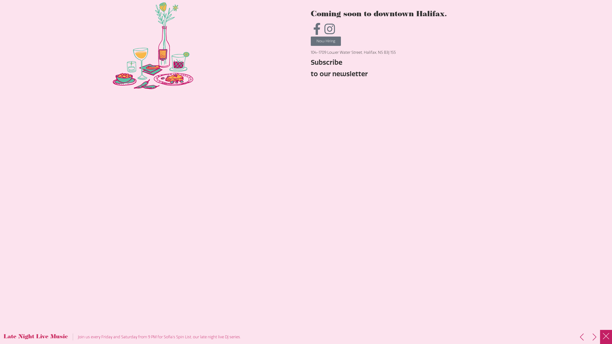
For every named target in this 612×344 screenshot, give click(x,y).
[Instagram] (330, 29)
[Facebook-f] (317, 29)
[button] (594, 337)
